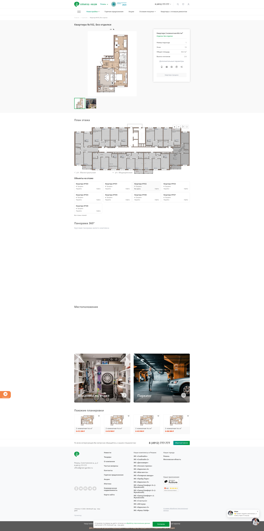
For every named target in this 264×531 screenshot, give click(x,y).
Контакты (108, 470)
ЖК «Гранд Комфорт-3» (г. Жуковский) (145, 486)
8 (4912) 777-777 (162, 4)
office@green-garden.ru (83, 468)
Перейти (79, 189)
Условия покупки (146, 12)
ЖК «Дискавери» (141, 462)
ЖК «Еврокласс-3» (141, 507)
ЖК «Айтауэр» (140, 504)
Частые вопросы (111, 466)
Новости (107, 452)
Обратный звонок (181, 443)
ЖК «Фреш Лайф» (141, 510)
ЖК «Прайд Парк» (141, 479)
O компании (109, 461)
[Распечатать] (172, 67)
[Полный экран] (187, 127)
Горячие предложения (114, 11)
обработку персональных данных (138, 523)
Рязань (166, 456)
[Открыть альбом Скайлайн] (176, 67)
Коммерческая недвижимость (110, 489)
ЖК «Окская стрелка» (143, 466)
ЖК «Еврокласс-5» (141, 482)
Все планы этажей (80, 215)
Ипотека (107, 484)
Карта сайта (109, 495)
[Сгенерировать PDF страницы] (167, 67)
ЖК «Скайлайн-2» (141, 459)
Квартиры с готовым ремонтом (174, 11)
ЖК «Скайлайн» (141, 456)
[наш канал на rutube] (85, 488)
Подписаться (5, 397)
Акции (131, 11)
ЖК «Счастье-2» (140, 501)
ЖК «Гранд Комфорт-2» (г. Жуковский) (145, 491)
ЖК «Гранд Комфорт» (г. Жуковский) (144, 496)
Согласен (161, 524)
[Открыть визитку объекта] (162, 67)
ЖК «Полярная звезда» (144, 475)
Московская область (172, 459)
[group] (112, 63)
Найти (98, 189)
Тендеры (107, 457)
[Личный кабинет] (188, 4)
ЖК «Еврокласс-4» (141, 469)
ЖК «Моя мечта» (141, 472)
